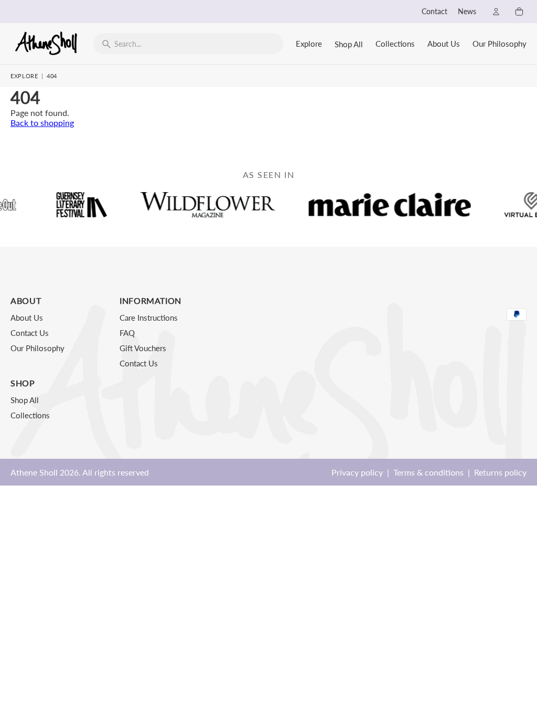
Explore (309, 43)
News (467, 11)
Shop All (349, 44)
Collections (395, 43)
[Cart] (519, 11)
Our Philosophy (499, 43)
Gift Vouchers (143, 348)
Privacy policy (357, 472)
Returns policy (500, 472)
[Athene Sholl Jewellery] (46, 43)
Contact (434, 11)
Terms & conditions (428, 472)
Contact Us (29, 333)
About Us (443, 43)
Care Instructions (149, 317)
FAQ (127, 333)
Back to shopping (42, 123)
